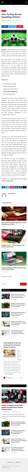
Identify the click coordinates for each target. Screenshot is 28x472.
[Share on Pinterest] (19, 26)
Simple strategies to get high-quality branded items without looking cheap (18, 296)
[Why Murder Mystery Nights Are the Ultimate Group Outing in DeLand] (6, 314)
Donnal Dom (8, 20)
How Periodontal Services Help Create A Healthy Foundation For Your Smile (18, 332)
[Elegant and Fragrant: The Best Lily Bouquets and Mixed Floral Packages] (6, 323)
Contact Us (10, 462)
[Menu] (2, 2)
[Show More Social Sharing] (25, 26)
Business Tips (5, 402)
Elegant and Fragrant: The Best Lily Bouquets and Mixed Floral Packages (18, 323)
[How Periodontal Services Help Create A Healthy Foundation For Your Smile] (6, 332)
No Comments (6, 22)
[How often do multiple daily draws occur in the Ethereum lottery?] (14, 214)
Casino (4, 10)
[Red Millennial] (14, 2)
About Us (18, 462)
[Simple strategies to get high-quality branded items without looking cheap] (6, 296)
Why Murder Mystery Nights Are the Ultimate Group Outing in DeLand (18, 314)
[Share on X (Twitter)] (12, 26)
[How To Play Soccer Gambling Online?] (14, 38)
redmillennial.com (5, 467)
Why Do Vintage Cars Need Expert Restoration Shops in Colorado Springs (18, 305)
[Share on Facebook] (5, 26)
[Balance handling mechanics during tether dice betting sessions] (14, 259)
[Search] (26, 2)
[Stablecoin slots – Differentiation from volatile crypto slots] (14, 236)
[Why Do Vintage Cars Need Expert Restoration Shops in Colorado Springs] (6, 305)
